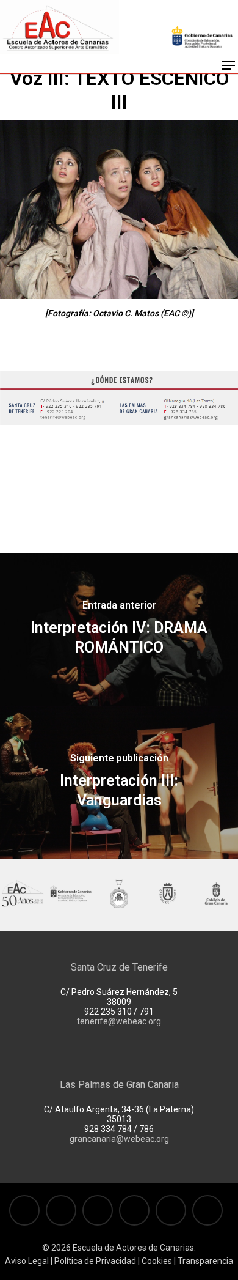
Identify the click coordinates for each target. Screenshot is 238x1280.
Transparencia (205, 1261)
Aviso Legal (27, 1261)
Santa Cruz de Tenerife (119, 967)
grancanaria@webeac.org (119, 1139)
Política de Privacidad (95, 1261)
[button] (228, 65)
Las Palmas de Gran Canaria (119, 1084)
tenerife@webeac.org (119, 1021)
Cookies (156, 1261)
